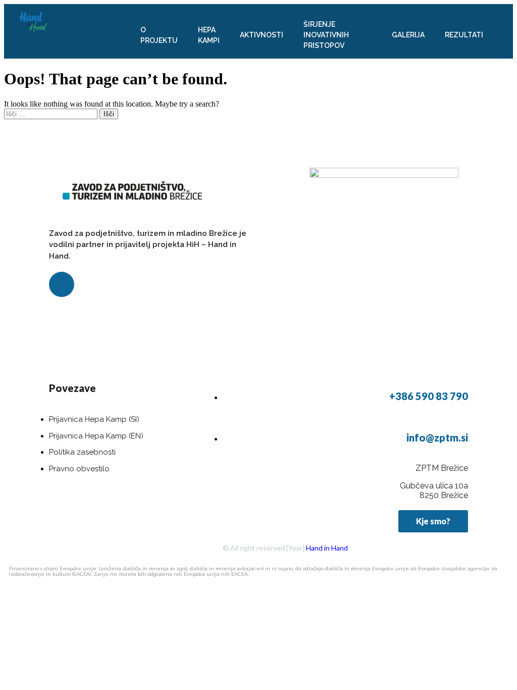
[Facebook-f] (61, 284)
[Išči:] (51, 113)
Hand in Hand (327, 548)
